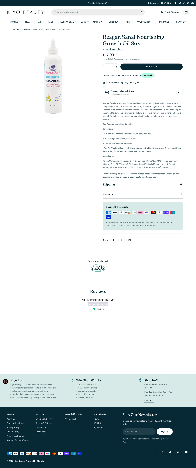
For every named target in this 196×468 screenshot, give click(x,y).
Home (16, 29)
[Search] (141, 12)
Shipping (117, 59)
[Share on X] (121, 240)
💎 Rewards (152, 3)
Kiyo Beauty (19, 461)
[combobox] (98, 12)
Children (26, 29)
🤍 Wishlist (166, 3)
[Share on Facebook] (113, 240)
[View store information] (178, 92)
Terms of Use (155, 439)
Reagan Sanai (116, 49)
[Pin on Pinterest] (129, 240)
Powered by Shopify (35, 461)
